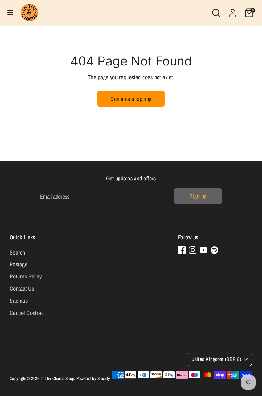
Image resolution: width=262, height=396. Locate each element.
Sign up (197, 196)
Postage (18, 264)
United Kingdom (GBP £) (216, 359)
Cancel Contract (27, 313)
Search (17, 252)
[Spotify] (214, 250)
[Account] (232, 11)
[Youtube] (203, 250)
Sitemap (19, 301)
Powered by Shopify (93, 378)
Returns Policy (26, 276)
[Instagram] (192, 250)
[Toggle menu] (10, 12)
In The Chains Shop (57, 378)
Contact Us (22, 289)
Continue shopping (131, 99)
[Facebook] (182, 250)
